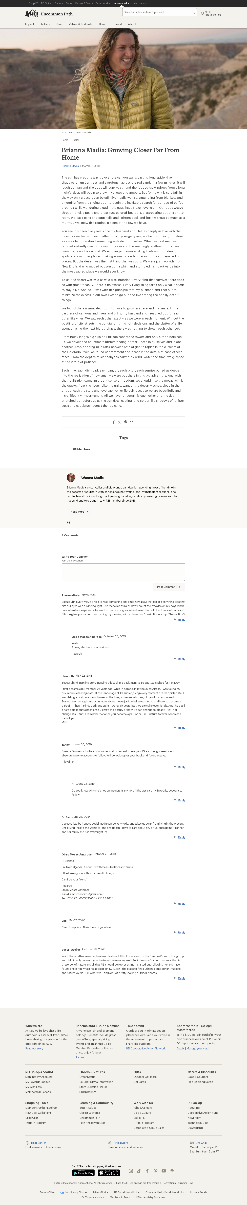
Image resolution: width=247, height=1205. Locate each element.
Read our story (34, 1048)
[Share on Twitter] (120, 422)
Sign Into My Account (38, 1076)
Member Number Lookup (41, 1107)
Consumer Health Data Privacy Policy (165, 1192)
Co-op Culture (142, 1112)
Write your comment (76, 556)
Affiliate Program (144, 1122)
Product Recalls (198, 1192)
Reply (181, 619)
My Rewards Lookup (37, 1081)
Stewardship (195, 1127)
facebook (147, 1171)
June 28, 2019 (81, 816)
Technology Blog (198, 1122)
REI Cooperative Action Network (146, 1048)
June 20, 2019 (83, 744)
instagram (131, 1171)
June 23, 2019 (86, 783)
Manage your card (198, 1048)
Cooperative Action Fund (203, 1112)
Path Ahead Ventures (92, 1122)
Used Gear (31, 1117)
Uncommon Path (56, 13)
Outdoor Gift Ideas (145, 1076)
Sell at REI (139, 1117)
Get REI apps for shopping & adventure (96, 1166)
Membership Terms (120, 1197)
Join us (80, 1057)
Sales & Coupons (198, 1076)
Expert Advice (87, 1107)
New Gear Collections (38, 1112)
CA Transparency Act (92, 1197)
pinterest (155, 1171)
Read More (78, 511)
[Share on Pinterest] (126, 422)
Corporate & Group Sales (149, 1127)
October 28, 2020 (93, 949)
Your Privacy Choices (75, 1192)
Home (65, 139)
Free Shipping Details (200, 1081)
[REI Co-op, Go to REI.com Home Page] (31, 13)
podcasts (172, 1171)
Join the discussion (72, 560)
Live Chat (201, 1142)
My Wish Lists (33, 1086)
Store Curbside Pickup (93, 1086)
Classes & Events (89, 1112)
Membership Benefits (38, 1091)
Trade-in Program (35, 1122)
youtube (164, 1171)
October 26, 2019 (115, 636)
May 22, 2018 (84, 675)
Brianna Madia (70, 165)
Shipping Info (87, 1091)
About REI (194, 1107)
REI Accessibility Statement (151, 1197)
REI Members (81, 449)
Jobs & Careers (143, 1107)
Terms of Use (47, 1192)
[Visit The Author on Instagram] (70, 522)
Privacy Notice (100, 1192)
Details (181, 1048)
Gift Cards (140, 1081)
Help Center (38, 1142)
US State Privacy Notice (126, 1192)
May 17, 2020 (77, 920)
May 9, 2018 (89, 594)
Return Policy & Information (96, 1081)
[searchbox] (159, 12)
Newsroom (194, 1117)
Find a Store (121, 1142)
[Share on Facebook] (114, 422)
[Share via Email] (131, 422)
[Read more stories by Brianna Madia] (71, 477)
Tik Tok (139, 1171)
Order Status (87, 1076)
